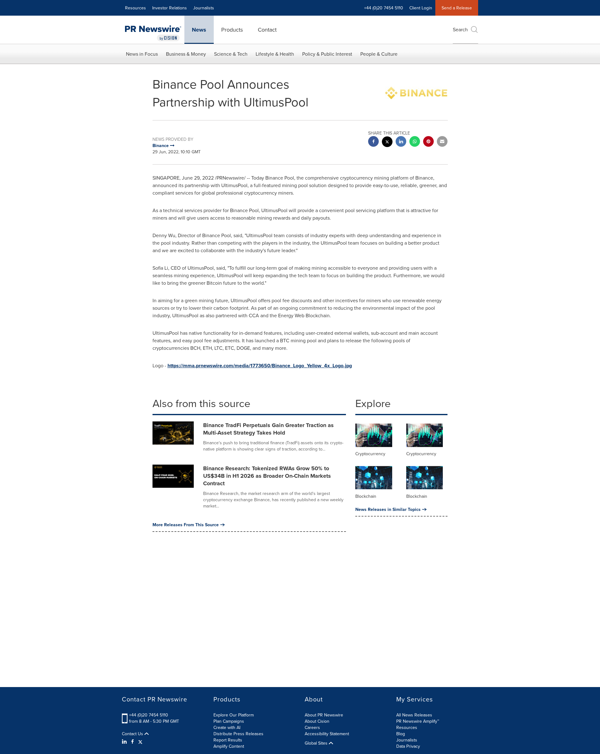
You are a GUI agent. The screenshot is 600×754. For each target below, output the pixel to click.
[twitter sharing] (387, 142)
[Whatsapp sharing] (414, 142)
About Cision (317, 721)
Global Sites (317, 743)
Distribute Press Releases (238, 734)
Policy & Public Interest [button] (327, 53)
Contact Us (133, 734)
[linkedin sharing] (401, 142)
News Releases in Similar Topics (388, 509)
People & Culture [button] (379, 53)
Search (460, 29)
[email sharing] (442, 142)
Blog (400, 734)
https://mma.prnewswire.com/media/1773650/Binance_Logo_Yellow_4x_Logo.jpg (260, 365)
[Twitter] (140, 741)
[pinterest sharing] (428, 142)
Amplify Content (228, 746)
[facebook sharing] (373, 142)
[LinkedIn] (125, 741)
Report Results (227, 740)
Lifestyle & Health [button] (275, 53)
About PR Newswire (324, 715)
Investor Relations (169, 8)
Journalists (203, 8)
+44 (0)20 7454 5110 (148, 715)
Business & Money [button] (186, 53)
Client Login (420, 8)
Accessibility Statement (327, 734)
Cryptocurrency (370, 454)
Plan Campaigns (228, 721)
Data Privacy (408, 746)
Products (232, 29)
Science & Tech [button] (231, 53)
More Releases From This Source (185, 525)
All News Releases (414, 715)
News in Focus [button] (142, 53)
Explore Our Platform (233, 715)
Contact (267, 29)
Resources (135, 8)
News (199, 30)
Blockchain (365, 496)
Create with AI (226, 727)
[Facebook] (132, 741)
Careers (312, 727)
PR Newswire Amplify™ (417, 721)
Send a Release (457, 8)
